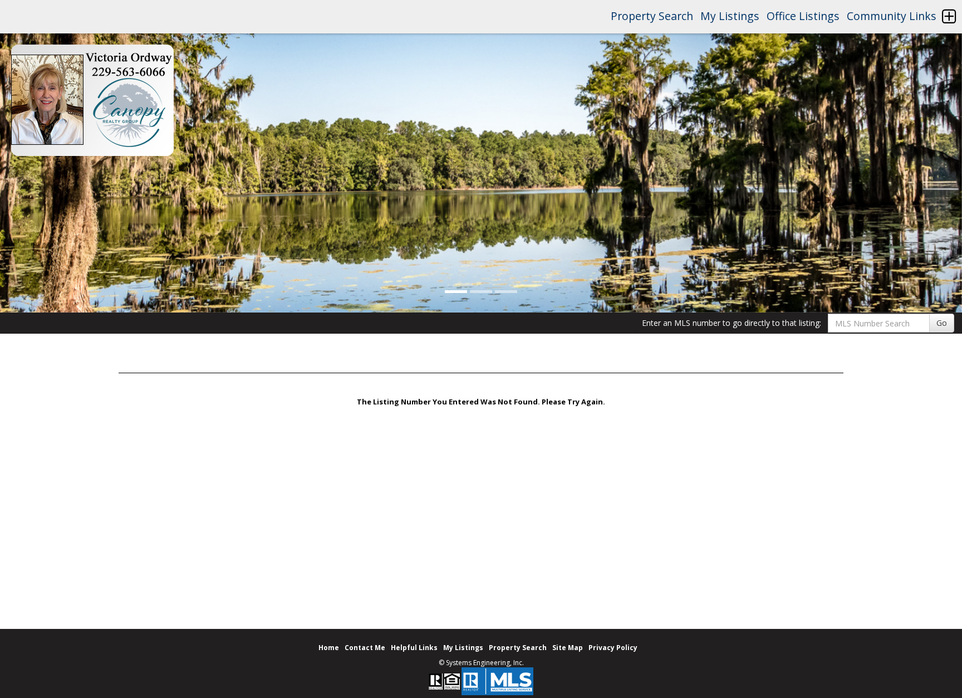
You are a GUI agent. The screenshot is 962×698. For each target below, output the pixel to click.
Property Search (652, 15)
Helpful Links (414, 647)
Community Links (891, 15)
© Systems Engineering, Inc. (481, 662)
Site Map (567, 647)
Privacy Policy (612, 647)
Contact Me (365, 647)
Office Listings (803, 15)
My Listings (729, 15)
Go (941, 323)
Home (328, 647)
